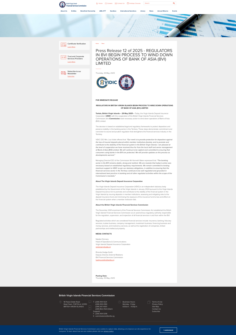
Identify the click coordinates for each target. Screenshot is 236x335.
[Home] (73, 4)
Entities (73, 11)
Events (174, 11)
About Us (64, 11)
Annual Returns (162, 11)
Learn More (71, 47)
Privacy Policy (157, 304)
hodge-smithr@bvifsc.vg (105, 260)
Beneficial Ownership (87, 11)
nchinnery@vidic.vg (103, 247)
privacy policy (109, 331)
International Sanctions (128, 11)
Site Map (155, 307)
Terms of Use (157, 302)
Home (101, 3)
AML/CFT (102, 11)
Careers (109, 3)
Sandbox (113, 11)
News (151, 11)
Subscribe (71, 76)
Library (142, 11)
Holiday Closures (135, 3)
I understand (168, 330)
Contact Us (121, 3)
